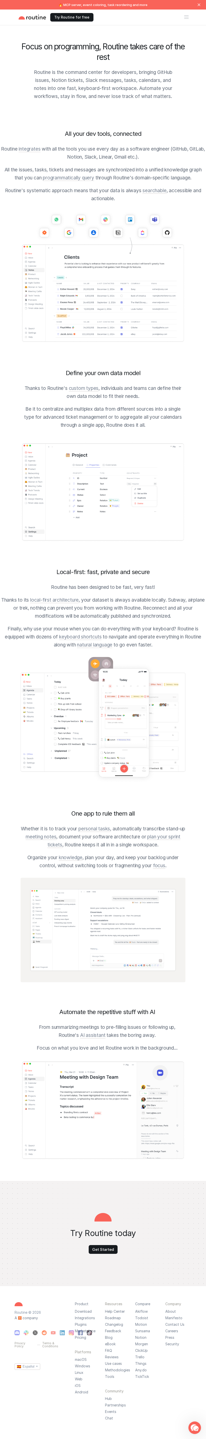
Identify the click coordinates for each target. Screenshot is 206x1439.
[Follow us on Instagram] (71, 1333)
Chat (109, 1418)
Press (169, 1337)
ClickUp (141, 1350)
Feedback (113, 1331)
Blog (109, 1337)
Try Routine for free (71, 17)
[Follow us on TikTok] (89, 1333)
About (170, 1311)
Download (83, 1311)
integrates (29, 149)
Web (78, 1379)
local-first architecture (54, 600)
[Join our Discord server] (17, 1333)
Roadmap (113, 1318)
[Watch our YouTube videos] (53, 1333)
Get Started (103, 1249)
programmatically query (68, 178)
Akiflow (141, 1311)
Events (110, 1411)
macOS (81, 1359)
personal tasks (94, 829)
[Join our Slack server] (26, 1333)
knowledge (70, 857)
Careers (171, 1331)
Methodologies (117, 1370)
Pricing (80, 1337)
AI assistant (93, 1035)
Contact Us (174, 1324)
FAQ (108, 1350)
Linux (79, 1372)
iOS (78, 1385)
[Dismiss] (199, 5)
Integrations (85, 1318)
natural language (94, 645)
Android (81, 1392)
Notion (140, 1337)
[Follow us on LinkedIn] (62, 1333)
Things (140, 1363)
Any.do (141, 1370)
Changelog (114, 1324)
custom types (84, 388)
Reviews (112, 1357)
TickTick (142, 1376)
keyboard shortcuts (80, 637)
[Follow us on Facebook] (80, 1333)
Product (81, 1304)
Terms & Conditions (50, 1345)
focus (159, 865)
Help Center (115, 1311)
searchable (154, 190)
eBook (110, 1344)
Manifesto (173, 1318)
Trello (139, 1357)
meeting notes (41, 837)
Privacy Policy (20, 1345)
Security (172, 1344)
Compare (142, 1304)
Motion (141, 1324)
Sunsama (142, 1331)
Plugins (81, 1324)
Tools (109, 1376)
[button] (194, 1427)
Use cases (113, 1363)
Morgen (141, 1344)
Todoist (141, 1318)
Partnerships (115, 1405)
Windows (82, 1366)
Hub (108, 1398)
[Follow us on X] (35, 1333)
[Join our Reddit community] (44, 1333)
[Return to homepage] (32, 17)
